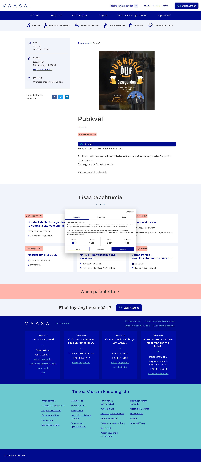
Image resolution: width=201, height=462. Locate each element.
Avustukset (105, 428)
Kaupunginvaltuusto (51, 410)
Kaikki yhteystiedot (43, 359)
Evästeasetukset (132, 321)
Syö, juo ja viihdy (117, 25)
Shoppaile (138, 25)
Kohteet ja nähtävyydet (59, 25)
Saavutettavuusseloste (164, 325)
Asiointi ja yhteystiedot (121, 5)
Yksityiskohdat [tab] (100, 217)
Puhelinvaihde (107, 408)
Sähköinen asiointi (109, 418)
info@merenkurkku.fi (158, 373)
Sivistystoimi (77, 410)
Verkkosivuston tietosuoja (137, 325)
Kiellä (77, 249)
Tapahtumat (83, 43)
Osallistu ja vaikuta (50, 425)
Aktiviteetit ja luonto (90, 25)
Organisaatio (77, 400)
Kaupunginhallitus (50, 415)
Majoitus (36, 25)
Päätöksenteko (48, 400)
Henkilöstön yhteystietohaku (42, 363)
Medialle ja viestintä (139, 408)
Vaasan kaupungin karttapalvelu (159, 321)
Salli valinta (100, 249)
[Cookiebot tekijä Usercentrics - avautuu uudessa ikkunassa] (127, 212)
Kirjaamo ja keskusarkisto (112, 423)
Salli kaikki (123, 249)
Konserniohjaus (78, 405)
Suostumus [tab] (77, 217)
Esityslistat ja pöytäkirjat (52, 405)
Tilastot (133, 418)
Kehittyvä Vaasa (137, 423)
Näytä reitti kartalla (42, 69)
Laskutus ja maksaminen (112, 413)
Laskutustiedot (43, 368)
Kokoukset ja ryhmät (164, 25)
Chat (43, 372)
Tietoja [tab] (124, 217)
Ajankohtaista (136, 413)
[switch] (91, 243)
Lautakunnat (47, 420)
